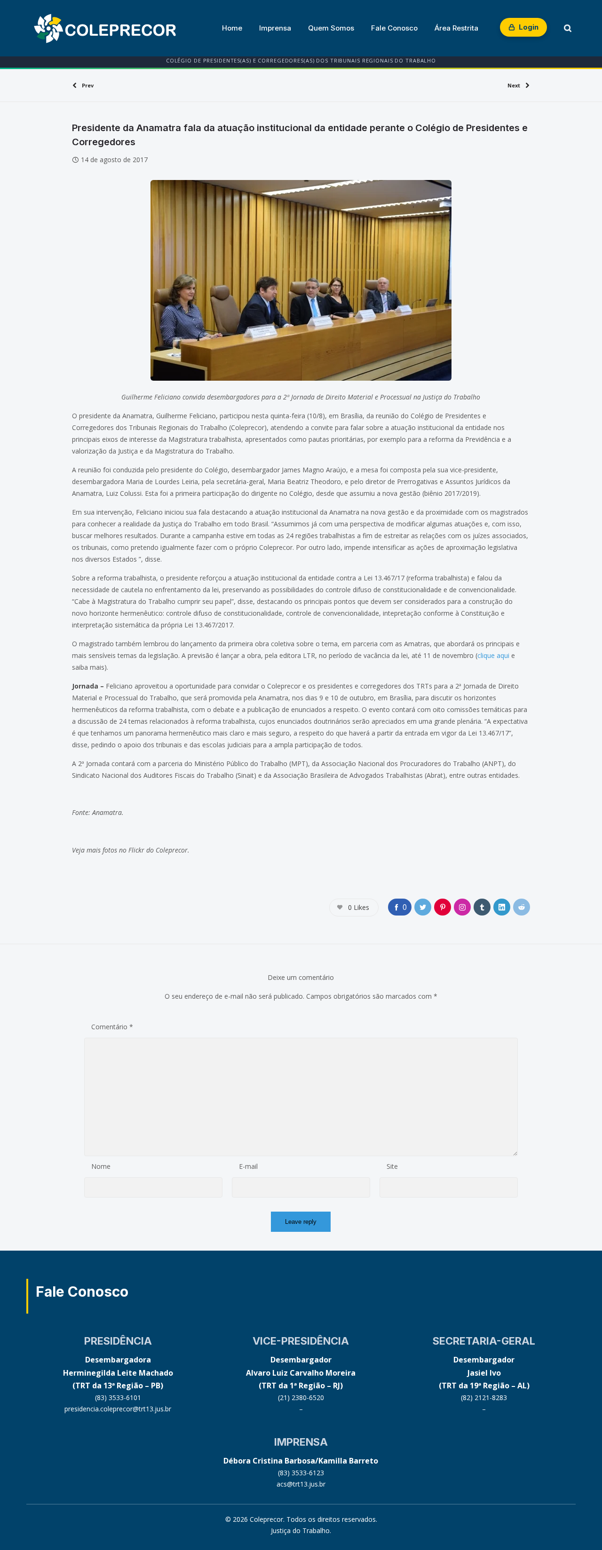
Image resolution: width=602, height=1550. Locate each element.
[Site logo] (105, 28)
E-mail (248, 1166)
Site (392, 1166)
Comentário (112, 1026)
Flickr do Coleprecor (158, 849)
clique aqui (493, 655)
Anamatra (107, 812)
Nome (101, 1166)
